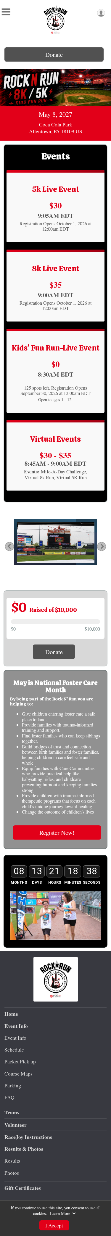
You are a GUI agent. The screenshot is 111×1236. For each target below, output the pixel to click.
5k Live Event (55, 189)
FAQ (9, 1097)
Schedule (14, 1049)
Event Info (15, 1038)
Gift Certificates (22, 1188)
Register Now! (57, 832)
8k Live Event (55, 268)
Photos (11, 1173)
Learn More (60, 1213)
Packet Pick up (20, 1061)
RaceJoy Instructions (28, 1137)
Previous (12, 546)
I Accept (54, 1225)
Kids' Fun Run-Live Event (55, 348)
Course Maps (18, 1073)
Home (11, 1014)
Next (105, 546)
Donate (54, 54)
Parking (12, 1085)
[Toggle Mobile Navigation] (6, 12)
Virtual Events (55, 439)
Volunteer (15, 1125)
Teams (11, 1112)
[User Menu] (101, 13)
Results (12, 1160)
